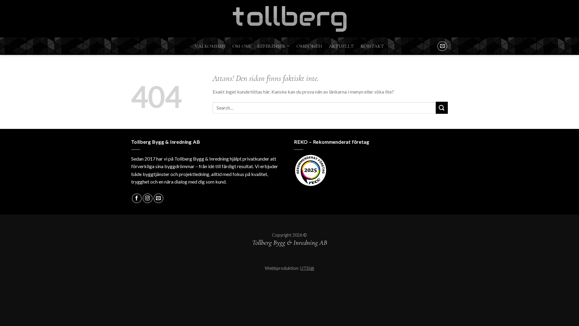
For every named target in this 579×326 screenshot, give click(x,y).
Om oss (241, 46)
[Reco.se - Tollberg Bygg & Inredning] (310, 170)
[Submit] (442, 107)
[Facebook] (137, 198)
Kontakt (372, 46)
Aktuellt (341, 46)
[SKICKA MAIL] (442, 46)
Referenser (271, 46)
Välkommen (210, 46)
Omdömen (309, 46)
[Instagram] (148, 198)
